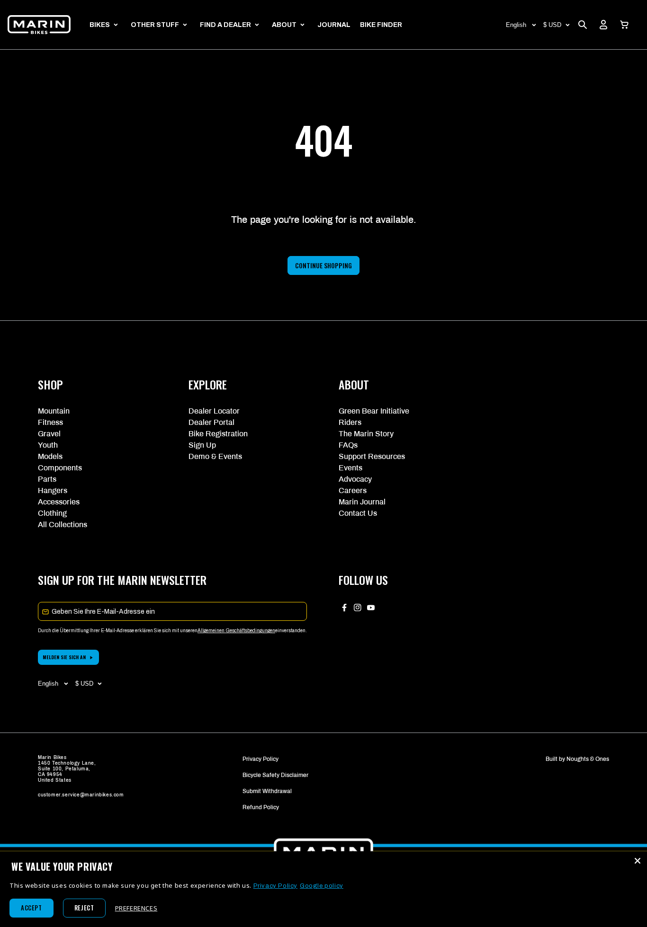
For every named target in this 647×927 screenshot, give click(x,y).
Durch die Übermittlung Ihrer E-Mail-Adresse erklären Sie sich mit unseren (118, 630)
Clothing (52, 513)
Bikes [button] (100, 24)
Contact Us (358, 513)
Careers (353, 490)
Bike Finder (381, 24)
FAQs (348, 445)
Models (50, 456)
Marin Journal (362, 502)
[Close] (637, 860)
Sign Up (202, 445)
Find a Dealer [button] (225, 24)
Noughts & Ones (587, 759)
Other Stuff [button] (155, 24)
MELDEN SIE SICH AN (64, 657)
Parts (47, 479)
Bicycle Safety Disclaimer (275, 775)
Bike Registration (218, 434)
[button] (624, 24)
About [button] (284, 24)
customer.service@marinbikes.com (81, 794)
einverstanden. (291, 630)
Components (60, 468)
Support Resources (372, 456)
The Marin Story (366, 434)
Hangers (52, 490)
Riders (350, 422)
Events (350, 468)
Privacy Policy (261, 759)
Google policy (321, 886)
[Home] (39, 24)
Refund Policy (261, 807)
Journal (333, 24)
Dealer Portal (211, 422)
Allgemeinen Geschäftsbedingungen (236, 630)
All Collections (62, 525)
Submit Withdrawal (267, 791)
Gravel (49, 434)
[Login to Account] (603, 24)
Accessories (59, 502)
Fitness (50, 422)
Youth (48, 445)
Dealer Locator (214, 411)
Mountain (54, 411)
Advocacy (355, 479)
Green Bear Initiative (374, 411)
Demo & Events (215, 456)
